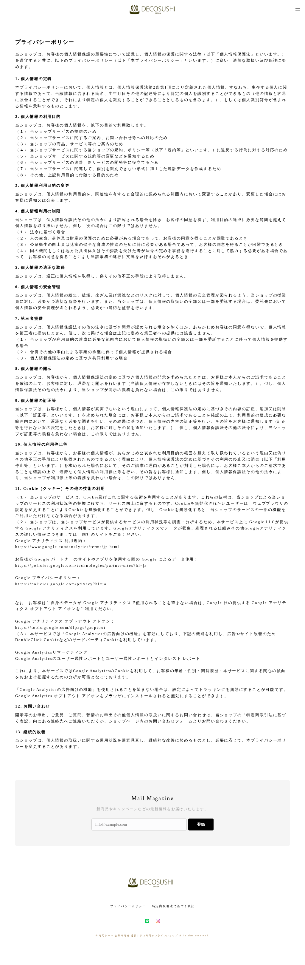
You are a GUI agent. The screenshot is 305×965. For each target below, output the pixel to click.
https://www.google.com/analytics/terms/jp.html (67, 546)
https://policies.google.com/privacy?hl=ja (61, 584)
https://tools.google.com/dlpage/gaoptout (60, 627)
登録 (201, 824)
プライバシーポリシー (128, 906)
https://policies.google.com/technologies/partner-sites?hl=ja (81, 565)
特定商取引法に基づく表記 (173, 906)
